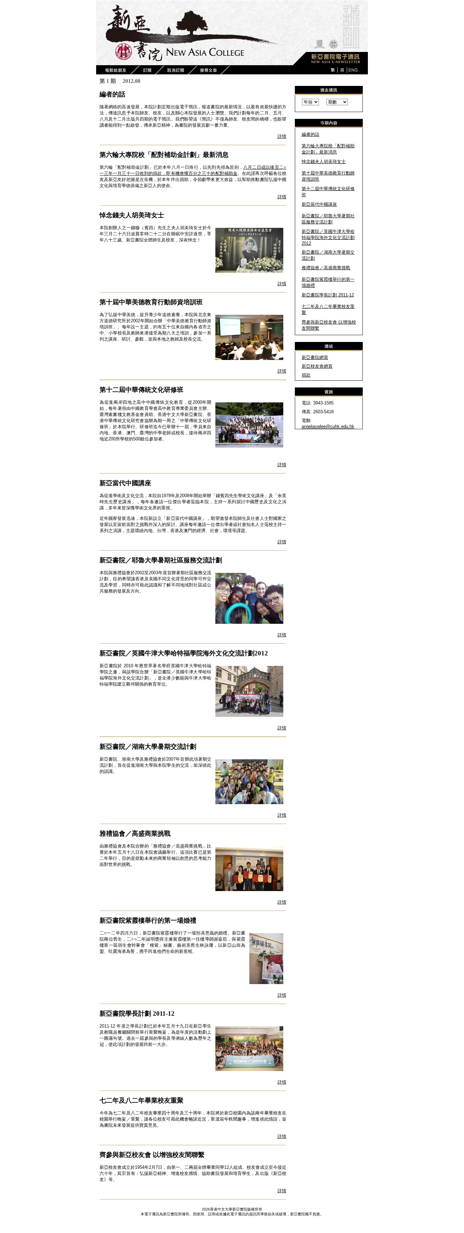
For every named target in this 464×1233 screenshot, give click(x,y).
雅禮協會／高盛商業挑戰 (326, 267)
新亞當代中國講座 (319, 204)
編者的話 (310, 134)
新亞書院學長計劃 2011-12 (328, 294)
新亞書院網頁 (315, 357)
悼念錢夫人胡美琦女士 (324, 161)
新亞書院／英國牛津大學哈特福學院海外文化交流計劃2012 (328, 237)
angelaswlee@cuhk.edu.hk (328, 426)
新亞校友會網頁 (317, 366)
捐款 (306, 375)
